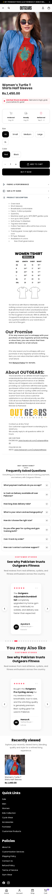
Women (6, 808)
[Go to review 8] (37, 641)
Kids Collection (9, 813)
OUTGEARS (31, 372)
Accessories (7, 822)
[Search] (9, 8)
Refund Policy (8, 865)
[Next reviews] (47, 608)
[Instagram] (8, 882)
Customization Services (13, 851)
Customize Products (11, 831)
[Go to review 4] (12, 641)
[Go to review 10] (41, 641)
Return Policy (19, 363)
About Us (6, 847)
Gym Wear (7, 874)
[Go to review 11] (44, 641)
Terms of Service (10, 870)
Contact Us (7, 861)
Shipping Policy (9, 856)
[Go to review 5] (15, 641)
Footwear (6, 826)
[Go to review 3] (10, 641)
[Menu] (3, 8)
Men (4, 803)
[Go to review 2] (8, 641)
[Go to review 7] (35, 641)
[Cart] (49, 8)
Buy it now (26, 172)
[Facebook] (3, 882)
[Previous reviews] (4, 608)
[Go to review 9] (39, 641)
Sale (4, 799)
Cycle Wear (7, 817)
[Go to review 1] (5, 641)
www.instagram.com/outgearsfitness (30, 450)
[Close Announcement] (49, 2)
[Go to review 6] (19, 641)
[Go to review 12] (46, 641)
